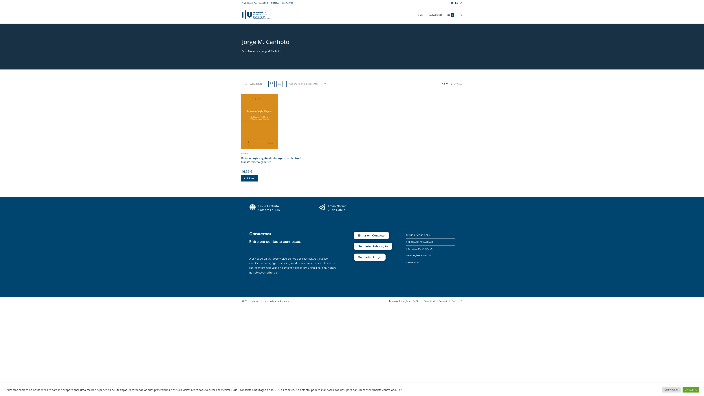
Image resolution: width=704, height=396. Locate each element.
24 (455, 83)
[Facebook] (408, 287)
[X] (419, 287)
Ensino (244, 153)
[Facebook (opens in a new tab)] (456, 3)
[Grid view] (271, 84)
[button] (310, 97)
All (460, 83)
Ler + (400, 390)
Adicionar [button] (250, 178)
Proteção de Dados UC (419, 248)
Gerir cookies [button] (671, 389)
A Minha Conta (249, 3)
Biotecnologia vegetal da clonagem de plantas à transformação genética (271, 160)
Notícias (275, 3)
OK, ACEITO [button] (691, 389)
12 (451, 83)
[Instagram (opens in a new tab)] (460, 3)
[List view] (279, 84)
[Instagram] (414, 287)
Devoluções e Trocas (418, 255)
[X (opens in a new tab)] (452, 3)
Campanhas (412, 262)
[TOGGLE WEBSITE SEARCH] (461, 15)
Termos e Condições (418, 235)
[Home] (243, 51)
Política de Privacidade (420, 242)
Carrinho (263, 3)
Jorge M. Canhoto (271, 51)
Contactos (287, 3)
